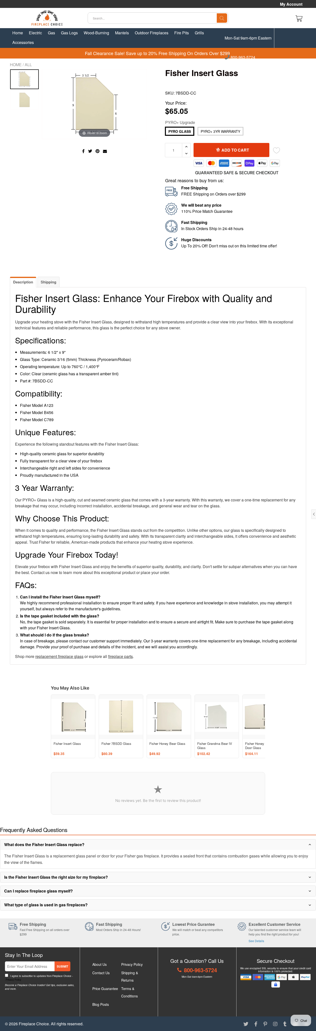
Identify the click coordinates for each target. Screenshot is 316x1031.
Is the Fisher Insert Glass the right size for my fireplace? (56, 877)
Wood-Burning (96, 33)
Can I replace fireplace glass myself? (38, 891)
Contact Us (101, 972)
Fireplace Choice (34, 1024)
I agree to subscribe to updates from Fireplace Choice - (39, 977)
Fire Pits (181, 33)
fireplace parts (120, 656)
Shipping (48, 282)
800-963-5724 (242, 57)
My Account (291, 4)
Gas (51, 33)
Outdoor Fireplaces (151, 33)
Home (17, 33)
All (28, 64)
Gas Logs (69, 33)
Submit (62, 966)
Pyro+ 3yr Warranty (220, 131)
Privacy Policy (13, 979)
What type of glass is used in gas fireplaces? (46, 905)
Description (23, 282)
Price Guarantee (105, 988)
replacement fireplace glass (59, 656)
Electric (35, 33)
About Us (99, 964)
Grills (199, 33)
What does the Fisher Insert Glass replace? (44, 844)
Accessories (23, 42)
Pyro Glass (179, 131)
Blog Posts (100, 1004)
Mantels (122, 33)
